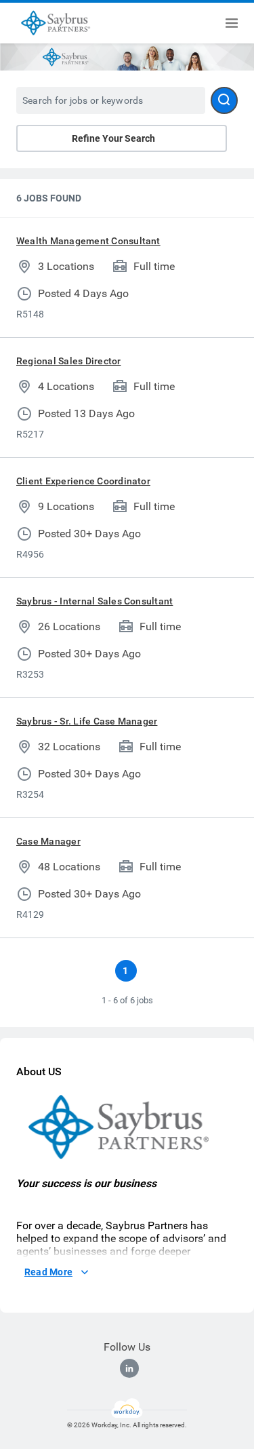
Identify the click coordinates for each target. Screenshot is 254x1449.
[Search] (224, 100)
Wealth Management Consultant (88, 240)
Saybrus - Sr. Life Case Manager (86, 721)
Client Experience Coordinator (83, 481)
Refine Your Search (113, 138)
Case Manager (48, 841)
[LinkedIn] (129, 1368)
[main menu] (231, 23)
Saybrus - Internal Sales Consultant (94, 601)
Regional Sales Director (68, 360)
